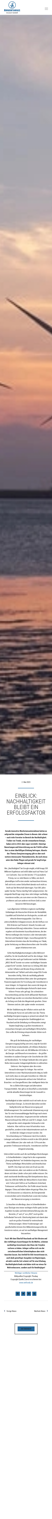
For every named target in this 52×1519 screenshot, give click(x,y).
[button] (18, 1294)
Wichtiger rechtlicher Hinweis (26, 1273)
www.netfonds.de (26, 1282)
